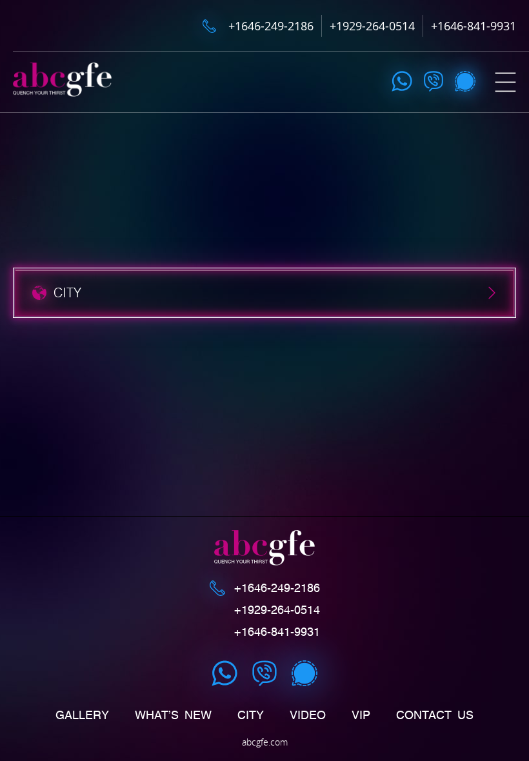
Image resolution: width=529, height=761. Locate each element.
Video (308, 715)
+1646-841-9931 (473, 26)
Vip (361, 715)
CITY (250, 715)
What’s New (173, 715)
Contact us (435, 715)
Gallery (82, 715)
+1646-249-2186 (271, 26)
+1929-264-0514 (372, 26)
